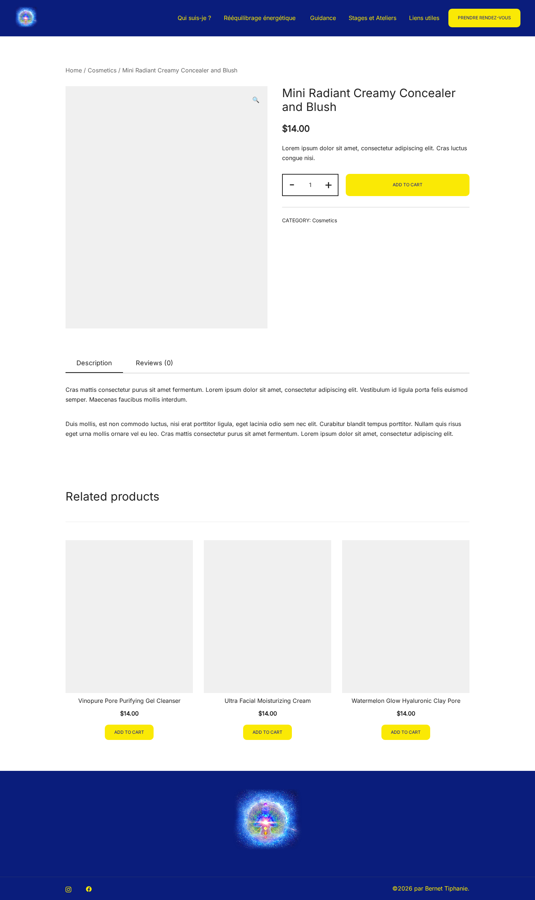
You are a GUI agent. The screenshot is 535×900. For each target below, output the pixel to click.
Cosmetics (102, 70)
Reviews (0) (154, 363)
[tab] (94, 363)
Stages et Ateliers (372, 17)
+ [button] (328, 184)
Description (94, 363)
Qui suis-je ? (194, 17)
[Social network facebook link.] (89, 888)
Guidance (323, 17)
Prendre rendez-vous (484, 17)
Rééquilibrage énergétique (260, 17)
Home (74, 70)
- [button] (292, 184)
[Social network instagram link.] (68, 888)
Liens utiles (424, 17)
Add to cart (408, 184)
